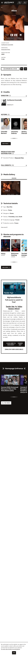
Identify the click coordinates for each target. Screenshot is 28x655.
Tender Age (10, 306)
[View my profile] (25, 2)
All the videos (6, 403)
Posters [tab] (14, 178)
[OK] (14, 652)
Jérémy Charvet (24, 132)
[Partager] (21, 68)
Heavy (3, 253)
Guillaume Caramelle (7, 44)
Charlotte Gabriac (14, 132)
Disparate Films (5, 49)
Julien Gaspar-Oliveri (15, 307)
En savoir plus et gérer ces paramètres (10, 649)
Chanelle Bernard (4, 132)
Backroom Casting (14, 254)
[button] (18, 183)
